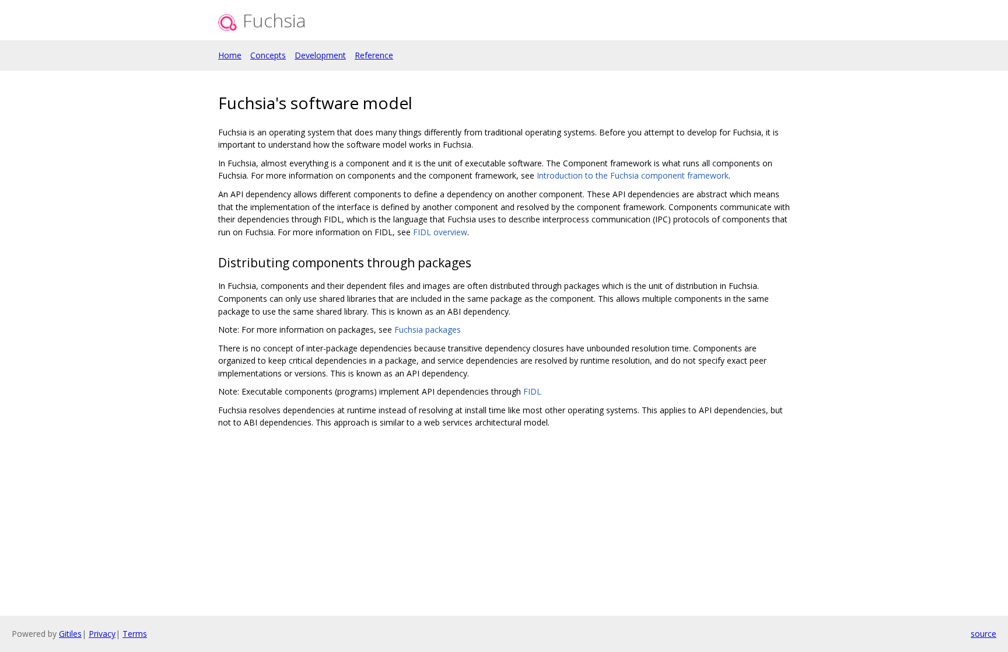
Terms (135, 633)
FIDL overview (440, 232)
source (983, 633)
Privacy (102, 633)
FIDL (532, 391)
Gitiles (70, 633)
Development (320, 55)
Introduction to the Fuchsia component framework (633, 175)
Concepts (268, 55)
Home (230, 55)
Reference (374, 55)
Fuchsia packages (427, 329)
